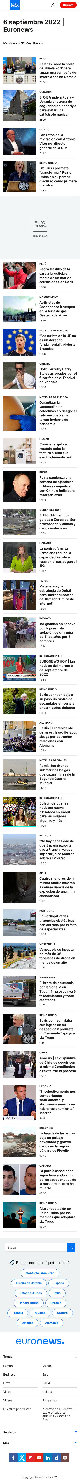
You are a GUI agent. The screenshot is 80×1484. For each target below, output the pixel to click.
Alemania (51, 1323)
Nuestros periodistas (17, 1409)
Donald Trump (29, 1303)
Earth (45, 1374)
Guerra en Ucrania (29, 1283)
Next (6, 1383)
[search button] (71, 1247)
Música (40, 1313)
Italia (57, 1293)
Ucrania (55, 1303)
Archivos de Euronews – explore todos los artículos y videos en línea (58, 1414)
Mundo (47, 1365)
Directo (68, 5)
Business (9, 1374)
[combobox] (40, 1247)
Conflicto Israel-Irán (40, 1273)
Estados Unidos (31, 1293)
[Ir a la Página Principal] (15, 5)
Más (6, 1443)
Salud (46, 1383)
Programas (49, 1400)
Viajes (7, 1392)
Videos (7, 1400)
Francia (18, 1313)
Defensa (27, 1323)
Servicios (9, 1432)
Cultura (62, 1313)
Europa (8, 1365)
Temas (7, 1356)
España (59, 1283)
